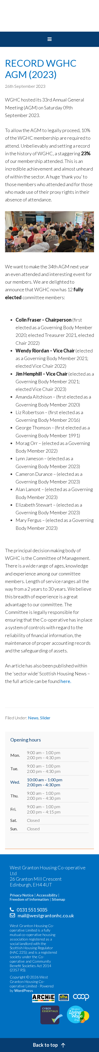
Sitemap (58, 899)
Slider (45, 717)
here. (65, 681)
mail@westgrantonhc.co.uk (46, 915)
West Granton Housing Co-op (49, 16)
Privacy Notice (22, 895)
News (33, 717)
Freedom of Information (29, 899)
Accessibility (46, 895)
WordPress (23, 990)
